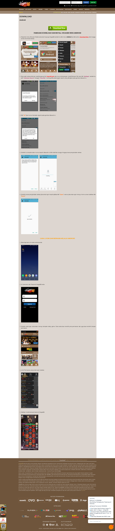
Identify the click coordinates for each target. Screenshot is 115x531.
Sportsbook (68, 9)
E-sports (52, 9)
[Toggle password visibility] (81, 2)
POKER (75, 9)
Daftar (93, 2)
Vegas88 (21, 463)
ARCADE (40, 9)
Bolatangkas (59, 9)
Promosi (87, 9)
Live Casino (28, 9)
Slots (34, 9)
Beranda (21, 9)
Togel (46, 9)
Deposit (81, 9)
